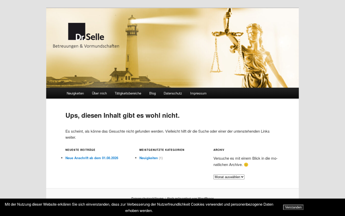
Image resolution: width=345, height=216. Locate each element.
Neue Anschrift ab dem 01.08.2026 (91, 157)
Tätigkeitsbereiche (128, 93)
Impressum (198, 93)
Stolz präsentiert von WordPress (190, 198)
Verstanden (293, 207)
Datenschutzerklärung (147, 198)
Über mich (99, 93)
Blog (152, 93)
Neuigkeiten (75, 93)
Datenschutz (173, 93)
